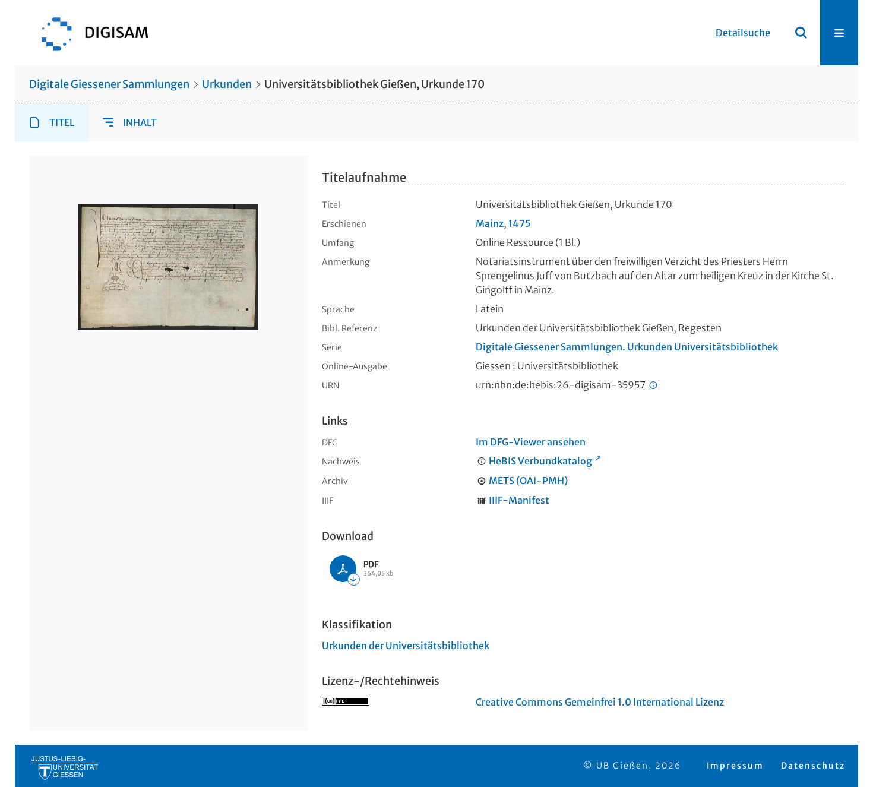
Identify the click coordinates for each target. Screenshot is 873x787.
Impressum (735, 765)
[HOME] (89, 32)
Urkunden (227, 84)
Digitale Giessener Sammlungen (109, 84)
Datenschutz (813, 765)
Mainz (490, 223)
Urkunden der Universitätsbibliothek (405, 646)
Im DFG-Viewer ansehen (531, 442)
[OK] (801, 32)
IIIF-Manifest (519, 500)
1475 (519, 223)
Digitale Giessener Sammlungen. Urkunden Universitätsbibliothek (627, 347)
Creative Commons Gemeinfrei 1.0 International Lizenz (600, 702)
